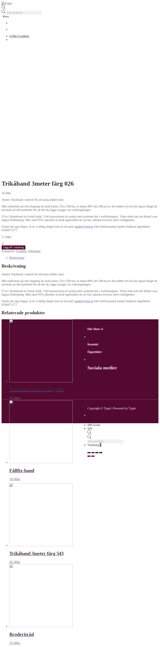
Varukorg (94, 445)
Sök (89, 428)
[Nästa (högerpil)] (92, 456)
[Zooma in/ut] (100, 452)
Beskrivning (16, 257)
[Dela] (92, 452)
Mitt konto (93, 425)
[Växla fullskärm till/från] (96, 452)
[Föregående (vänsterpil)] (89, 456)
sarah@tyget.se (84, 226)
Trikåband (34, 251)
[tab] (83, 258)
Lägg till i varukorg (13, 247)
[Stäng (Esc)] (89, 452)
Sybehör (21, 251)
